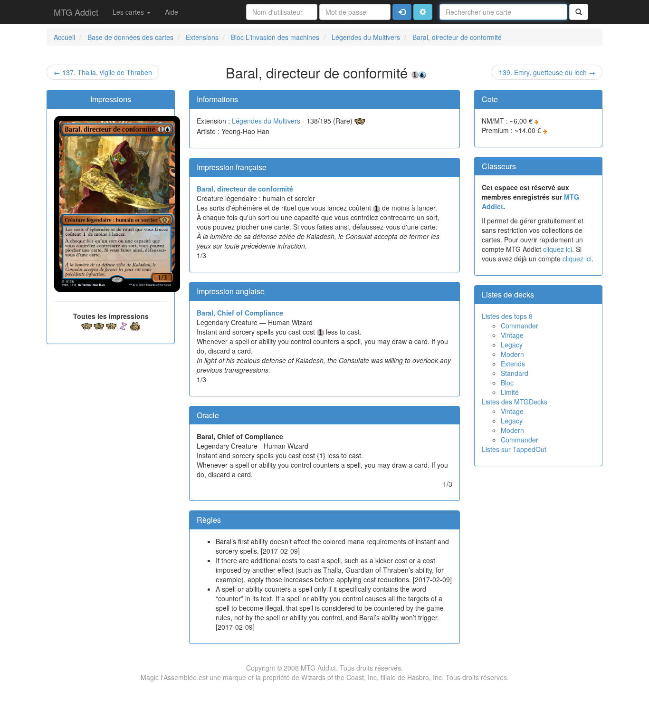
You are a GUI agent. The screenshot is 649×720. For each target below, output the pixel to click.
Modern (512, 354)
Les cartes (129, 12)
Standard (514, 373)
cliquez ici (557, 249)
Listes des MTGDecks (514, 401)
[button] (422, 12)
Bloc (507, 382)
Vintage (512, 335)
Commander (519, 325)
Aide (171, 12)
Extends (513, 363)
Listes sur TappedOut (514, 449)
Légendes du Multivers (266, 120)
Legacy (512, 344)
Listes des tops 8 (507, 316)
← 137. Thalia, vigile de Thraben (103, 72)
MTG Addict (76, 12)
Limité (510, 392)
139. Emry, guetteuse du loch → (547, 72)
